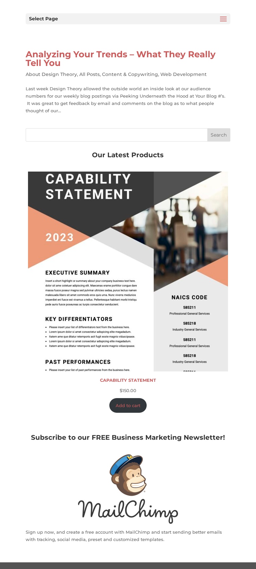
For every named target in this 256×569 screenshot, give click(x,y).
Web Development (183, 74)
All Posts (89, 74)
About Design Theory (51, 74)
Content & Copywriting (130, 74)
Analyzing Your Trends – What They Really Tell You (121, 58)
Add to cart (128, 405)
